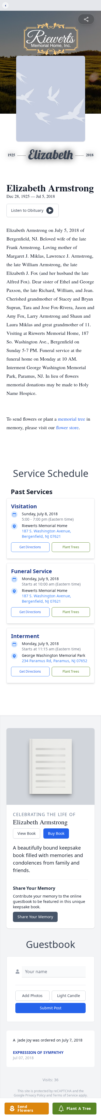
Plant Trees (70, 547)
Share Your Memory (35, 916)
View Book (27, 833)
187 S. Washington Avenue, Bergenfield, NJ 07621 (46, 533)
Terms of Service (65, 1095)
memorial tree (71, 419)
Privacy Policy (35, 1095)
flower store (67, 427)
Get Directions (30, 547)
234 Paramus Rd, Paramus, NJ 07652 (54, 660)
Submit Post (50, 1007)
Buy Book (56, 833)
